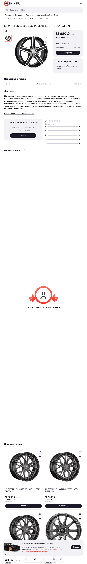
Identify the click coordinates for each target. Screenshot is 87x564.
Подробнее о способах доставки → (19, 113)
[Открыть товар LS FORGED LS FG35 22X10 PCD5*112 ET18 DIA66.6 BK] (23, 478)
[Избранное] (44, 559)
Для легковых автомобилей (38, 15)
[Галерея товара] (31, 51)
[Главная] (12, 3)
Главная (8, 15)
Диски (56, 15)
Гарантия (77, 84)
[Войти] (53, 559)
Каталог (18, 15)
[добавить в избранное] (46, 38)
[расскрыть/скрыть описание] (75, 61)
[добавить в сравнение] (46, 42)
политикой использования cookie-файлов (42, 550)
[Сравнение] (35, 559)
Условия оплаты (44, 84)
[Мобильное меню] (81, 3)
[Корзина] (60, 559)
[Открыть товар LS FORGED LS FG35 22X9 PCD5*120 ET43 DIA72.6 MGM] (63, 478)
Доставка (10, 84)
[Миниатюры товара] (8, 38)
